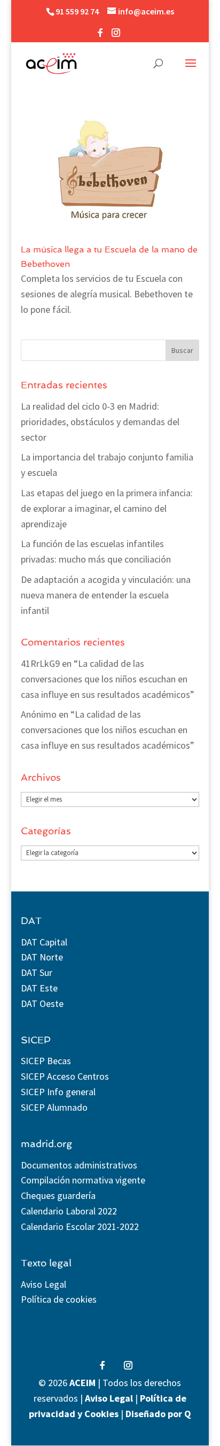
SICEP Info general (58, 1092)
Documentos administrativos (79, 1165)
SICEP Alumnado (54, 1107)
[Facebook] (100, 35)
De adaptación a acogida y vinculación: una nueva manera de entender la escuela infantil (106, 595)
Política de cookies (59, 1299)
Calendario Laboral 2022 (69, 1211)
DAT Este (39, 988)
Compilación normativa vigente (83, 1180)
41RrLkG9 (40, 663)
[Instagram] (116, 35)
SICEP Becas (46, 1061)
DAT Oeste (42, 1003)
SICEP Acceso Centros (65, 1076)
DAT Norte (42, 957)
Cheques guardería (58, 1195)
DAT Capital (44, 942)
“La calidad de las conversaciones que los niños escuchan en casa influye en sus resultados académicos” (107, 679)
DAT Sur (36, 972)
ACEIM (82, 1382)
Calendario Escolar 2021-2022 (80, 1226)
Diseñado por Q (158, 1413)
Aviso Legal (43, 1284)
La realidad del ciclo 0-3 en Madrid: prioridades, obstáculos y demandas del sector (100, 421)
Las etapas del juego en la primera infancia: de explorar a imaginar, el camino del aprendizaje (107, 508)
